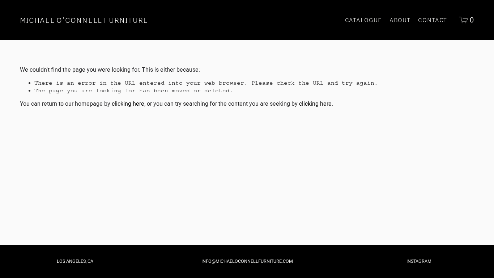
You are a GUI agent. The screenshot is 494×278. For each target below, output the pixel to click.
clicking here (128, 104)
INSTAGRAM (418, 261)
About (400, 20)
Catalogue (363, 20)
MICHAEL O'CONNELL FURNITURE (84, 20)
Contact (432, 20)
